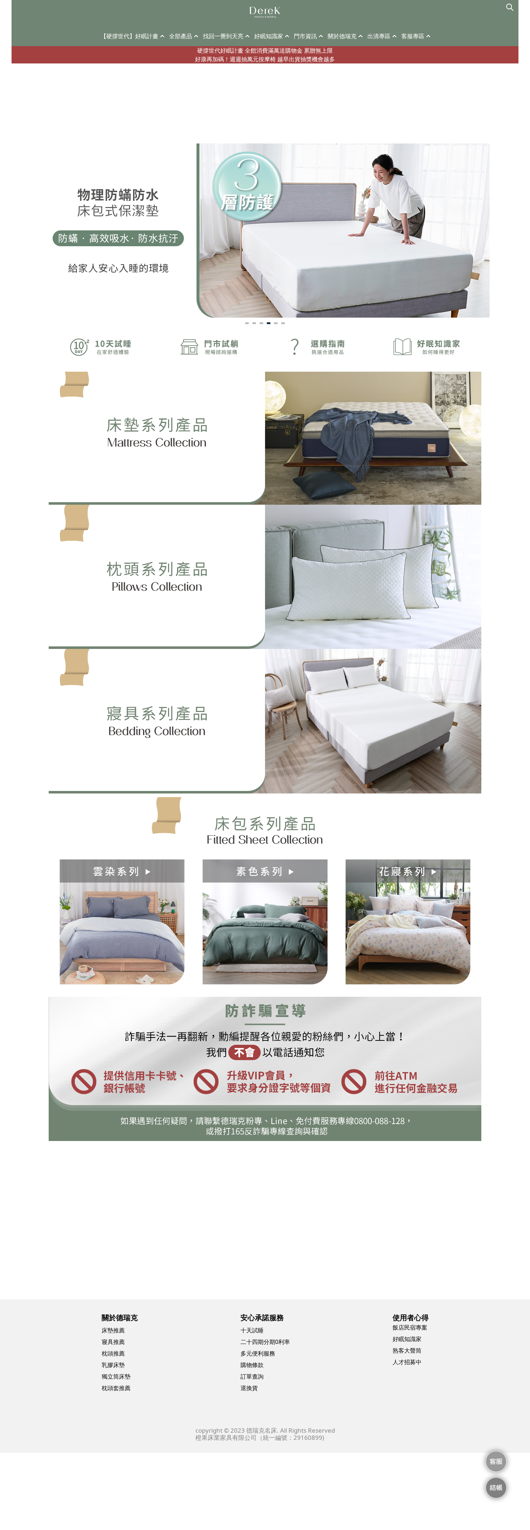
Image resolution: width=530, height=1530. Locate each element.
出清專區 (378, 36)
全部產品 (180, 36)
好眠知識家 (268, 36)
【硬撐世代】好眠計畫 (129, 36)
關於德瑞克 (342, 36)
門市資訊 (305, 36)
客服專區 (412, 36)
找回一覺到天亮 (223, 36)
